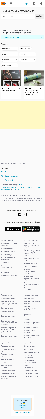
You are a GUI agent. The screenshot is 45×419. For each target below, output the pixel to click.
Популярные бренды (31, 352)
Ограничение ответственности (30, 361)
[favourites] (11, 3)
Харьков (30, 187)
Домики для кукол (8, 298)
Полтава (16, 189)
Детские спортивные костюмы (9, 377)
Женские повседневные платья (6, 267)
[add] (26, 3)
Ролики (3, 362)
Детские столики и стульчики (30, 288)
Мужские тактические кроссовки (32, 336)
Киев (20, 185)
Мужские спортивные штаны (32, 323)
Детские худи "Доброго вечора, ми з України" (31, 278)
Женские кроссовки (31, 240)
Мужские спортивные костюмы (32, 302)
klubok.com (3, 3)
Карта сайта (28, 343)
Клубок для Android (31, 376)
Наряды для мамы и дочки (31, 259)
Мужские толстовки (31, 328)
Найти (39, 16)
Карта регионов (29, 346)
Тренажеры (27, 33)
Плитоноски (5, 263)
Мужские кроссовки (31, 295)
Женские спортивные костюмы (9, 244)
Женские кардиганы (8, 251)
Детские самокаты (30, 263)
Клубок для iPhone (31, 373)
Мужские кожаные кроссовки (30, 314)
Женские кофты (7, 272)
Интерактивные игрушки (7, 366)
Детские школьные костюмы (8, 317)
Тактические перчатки (28, 318)
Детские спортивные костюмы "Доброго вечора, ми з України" (9, 330)
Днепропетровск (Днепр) (9, 187)
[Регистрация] (41, 3)
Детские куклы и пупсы (7, 355)
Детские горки (6, 295)
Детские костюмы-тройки (8, 312)
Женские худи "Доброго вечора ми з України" (31, 245)
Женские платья (7, 248)
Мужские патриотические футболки (30, 308)
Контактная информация (29, 356)
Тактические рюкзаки (9, 275)
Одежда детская (7, 308)
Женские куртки (7, 240)
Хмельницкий (5, 189)
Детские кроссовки (8, 370)
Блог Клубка (28, 349)
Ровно (22, 187)
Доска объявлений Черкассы (20, 30)
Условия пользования (28, 366)
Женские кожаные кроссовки (8, 258)
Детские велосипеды (9, 336)
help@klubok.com (30, 370)
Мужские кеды (29, 298)
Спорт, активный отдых (12, 33)
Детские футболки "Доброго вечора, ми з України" (9, 322)
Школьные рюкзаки (8, 373)
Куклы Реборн (6, 343)
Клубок (3, 30)
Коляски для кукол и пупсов (8, 350)
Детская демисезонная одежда (29, 271)
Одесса (38, 187)
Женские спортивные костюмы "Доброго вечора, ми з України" (32, 252)
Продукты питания (8, 346)
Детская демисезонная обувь (31, 284)
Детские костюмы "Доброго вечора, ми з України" (9, 303)
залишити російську (22, 412)
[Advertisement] (22, 24)
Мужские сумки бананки (29, 331)
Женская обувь (7, 255)
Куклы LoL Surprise (31, 266)
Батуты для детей (8, 359)
